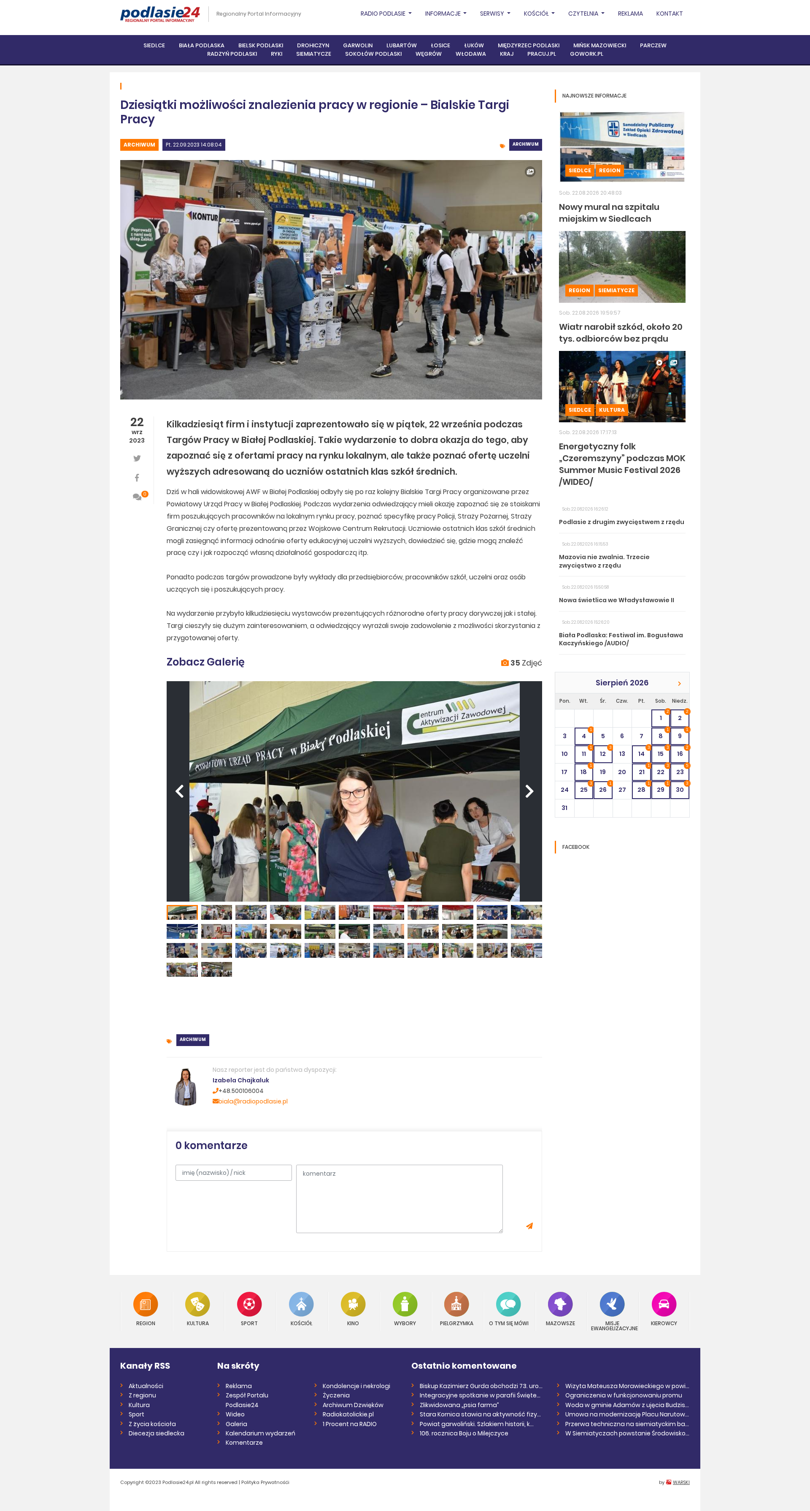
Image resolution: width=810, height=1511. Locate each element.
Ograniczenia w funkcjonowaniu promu (623, 1395)
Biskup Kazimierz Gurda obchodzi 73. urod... (482, 1386)
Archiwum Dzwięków (353, 1405)
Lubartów (401, 45)
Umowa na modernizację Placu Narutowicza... (627, 1414)
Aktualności (146, 1386)
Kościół (301, 1323)
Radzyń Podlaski (232, 54)
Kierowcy (664, 1323)
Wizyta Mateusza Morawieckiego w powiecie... (627, 1386)
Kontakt (669, 13)
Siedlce (154, 45)
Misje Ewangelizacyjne (612, 1325)
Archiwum (139, 144)
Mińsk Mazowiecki (599, 45)
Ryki (276, 54)
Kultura (612, 409)
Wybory (405, 1323)
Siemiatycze (313, 54)
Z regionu (142, 1395)
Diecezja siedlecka (156, 1433)
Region (610, 170)
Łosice (440, 45)
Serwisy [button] (492, 13)
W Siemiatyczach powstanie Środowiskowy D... (627, 1433)
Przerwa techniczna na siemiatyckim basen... (627, 1424)
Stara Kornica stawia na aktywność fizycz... (482, 1414)
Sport (249, 1323)
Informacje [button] (443, 13)
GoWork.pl (586, 54)
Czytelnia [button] (583, 13)
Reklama (630, 13)
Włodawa (471, 54)
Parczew (653, 45)
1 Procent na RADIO (350, 1424)
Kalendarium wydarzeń (260, 1433)
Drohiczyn (313, 45)
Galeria (236, 1424)
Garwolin (358, 45)
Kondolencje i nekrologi (356, 1386)
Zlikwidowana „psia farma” (459, 1405)
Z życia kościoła (152, 1424)
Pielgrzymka (456, 1323)
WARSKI (681, 1482)
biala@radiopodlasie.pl (253, 1101)
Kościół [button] (537, 13)
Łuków (474, 45)
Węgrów (429, 54)
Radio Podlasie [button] (384, 13)
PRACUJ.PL (541, 54)
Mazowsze (560, 1323)
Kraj (506, 54)
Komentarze (244, 1442)
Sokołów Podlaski (373, 54)
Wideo (235, 1414)
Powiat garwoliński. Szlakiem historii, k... (477, 1424)
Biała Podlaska (201, 45)
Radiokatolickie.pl (348, 1414)
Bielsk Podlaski (260, 45)
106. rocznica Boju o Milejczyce (464, 1433)
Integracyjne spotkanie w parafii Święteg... (482, 1395)
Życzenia (336, 1395)
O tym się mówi (509, 1323)
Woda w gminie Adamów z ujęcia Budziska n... (627, 1405)
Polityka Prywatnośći (265, 1482)
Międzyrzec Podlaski (528, 45)
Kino (353, 1323)
